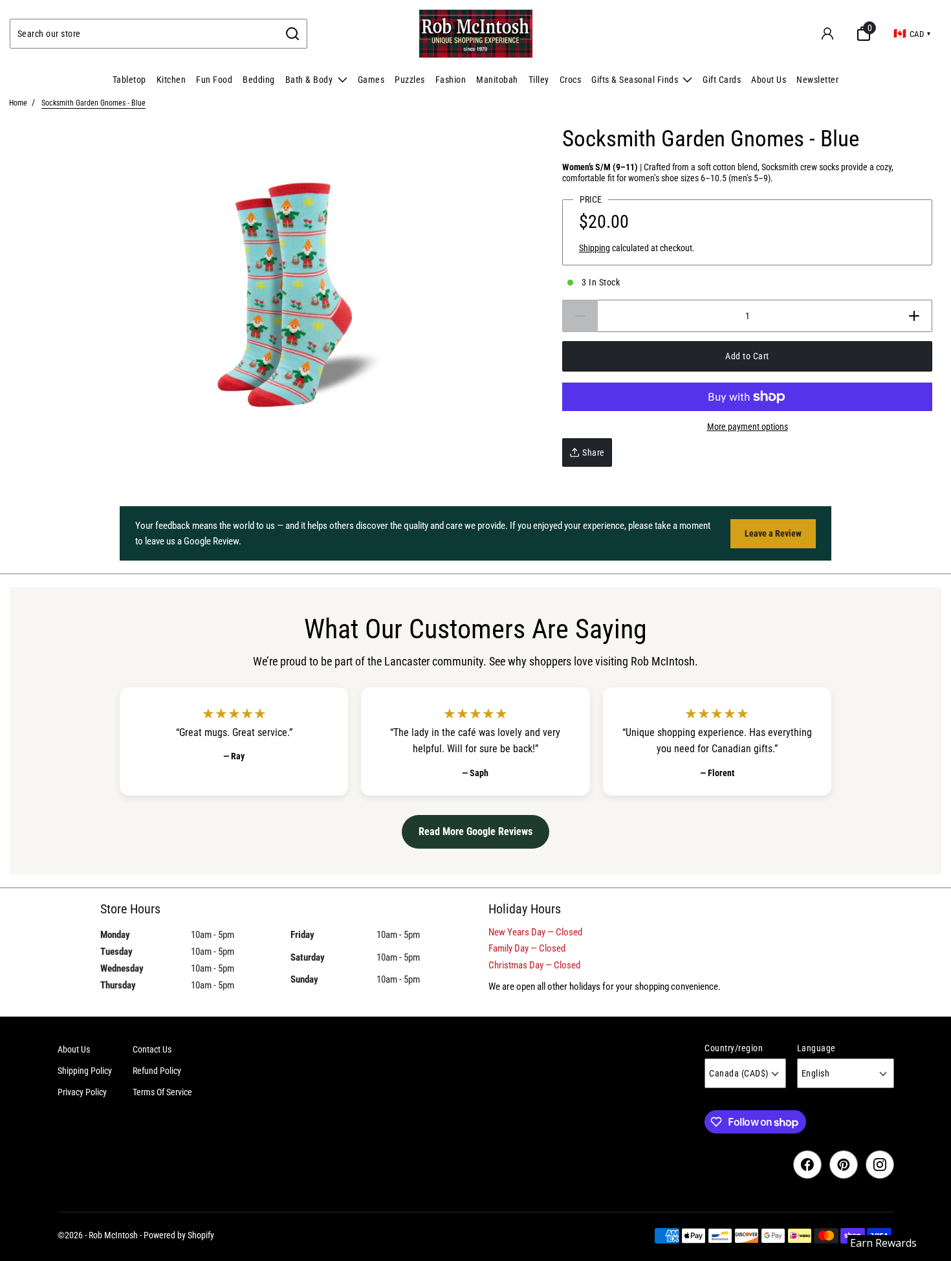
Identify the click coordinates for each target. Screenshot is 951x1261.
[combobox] (144, 33)
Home (18, 102)
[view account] (827, 33)
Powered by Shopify (179, 1235)
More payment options (747, 426)
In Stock (601, 282)
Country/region (734, 1048)
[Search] (293, 33)
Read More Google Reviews (475, 831)
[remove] (580, 316)
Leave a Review (773, 533)
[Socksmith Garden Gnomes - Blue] (281, 294)
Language (816, 1048)
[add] (914, 316)
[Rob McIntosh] (475, 34)
